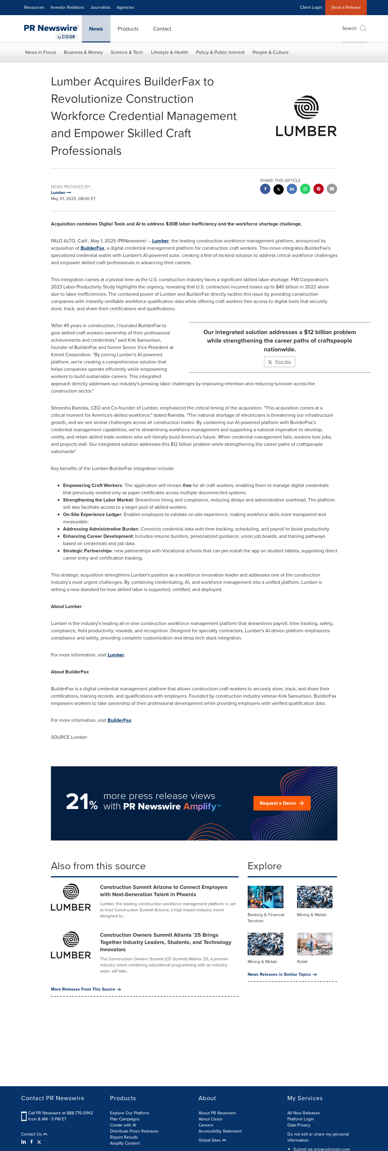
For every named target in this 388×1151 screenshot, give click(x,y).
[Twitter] (39, 1142)
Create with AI (123, 1125)
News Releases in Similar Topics (279, 975)
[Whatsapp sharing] (305, 190)
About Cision (210, 1119)
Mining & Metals (312, 915)
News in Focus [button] (40, 52)
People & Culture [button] (271, 52)
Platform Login (300, 1119)
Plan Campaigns (125, 1119)
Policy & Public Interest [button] (220, 52)
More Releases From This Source (83, 989)
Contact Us (32, 1134)
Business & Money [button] (83, 52)
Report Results (124, 1137)
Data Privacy (298, 1125)
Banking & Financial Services (266, 918)
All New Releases (303, 1113)
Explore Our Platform (129, 1113)
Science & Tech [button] (127, 52)
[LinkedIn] (24, 1142)
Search (349, 28)
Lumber (160, 240)
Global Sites (210, 1140)
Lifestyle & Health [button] (169, 52)
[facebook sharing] (265, 190)
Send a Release (346, 7)
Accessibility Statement (220, 1131)
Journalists (100, 7)
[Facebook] (31, 1142)
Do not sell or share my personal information (318, 1137)
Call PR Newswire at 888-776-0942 (60, 1113)
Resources (34, 7)
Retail (302, 962)
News (96, 29)
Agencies (125, 7)
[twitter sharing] (278, 190)
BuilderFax (92, 248)
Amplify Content (125, 1143)
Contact (162, 29)
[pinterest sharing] (318, 190)
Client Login (311, 7)
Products (128, 29)
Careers (206, 1125)
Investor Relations (67, 7)
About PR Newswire (217, 1113)
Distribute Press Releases (134, 1131)
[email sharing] (332, 190)
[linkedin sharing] (292, 190)
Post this (283, 362)
